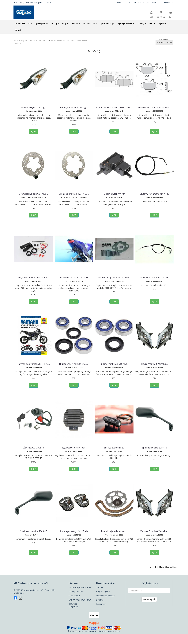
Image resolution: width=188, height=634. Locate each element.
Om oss (127, 2)
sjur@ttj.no (73, 606)
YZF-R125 (68, 40)
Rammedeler (56, 40)
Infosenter (156, 2)
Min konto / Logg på (141, 2)
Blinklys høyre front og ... (33, 107)
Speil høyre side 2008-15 (154, 447)
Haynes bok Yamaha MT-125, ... (34, 363)
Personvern (101, 604)
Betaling (99, 599)
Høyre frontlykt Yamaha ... (154, 363)
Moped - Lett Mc (27, 40)
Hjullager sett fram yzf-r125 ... (114, 363)
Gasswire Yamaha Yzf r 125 (154, 277)
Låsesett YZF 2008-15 (34, 447)
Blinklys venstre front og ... (74, 107)
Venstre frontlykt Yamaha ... (154, 531)
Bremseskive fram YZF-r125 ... (74, 193)
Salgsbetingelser (103, 591)
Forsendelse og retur (105, 595)
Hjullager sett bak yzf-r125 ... (73, 363)
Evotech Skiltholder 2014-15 (74, 277)
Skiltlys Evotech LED (114, 447)
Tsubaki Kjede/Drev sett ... (114, 531)
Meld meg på (149, 599)
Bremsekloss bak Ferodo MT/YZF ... (114, 107)
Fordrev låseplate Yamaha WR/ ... (114, 277)
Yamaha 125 (43, 40)
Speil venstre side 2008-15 (33, 531)
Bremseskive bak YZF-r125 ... (33, 193)
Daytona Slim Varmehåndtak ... (33, 277)
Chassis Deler (81, 40)
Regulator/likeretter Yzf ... (74, 447)
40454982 (73, 604)
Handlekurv (168, 2)
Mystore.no (18, 593)
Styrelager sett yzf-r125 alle (74, 531)
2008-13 (17, 43)
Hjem (15, 40)
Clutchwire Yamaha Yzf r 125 (154, 193)
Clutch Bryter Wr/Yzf (114, 193)
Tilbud (118, 2)
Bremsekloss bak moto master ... (154, 107)
